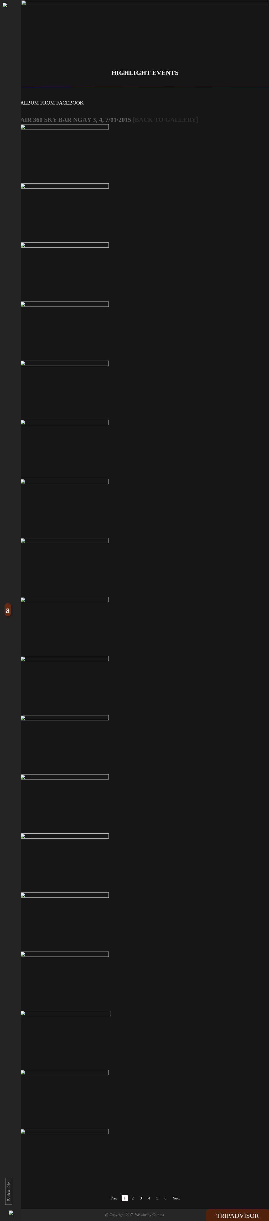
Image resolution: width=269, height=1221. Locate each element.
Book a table (9, 1191)
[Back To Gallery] (165, 119)
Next (176, 1198)
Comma (158, 1215)
